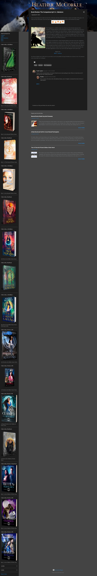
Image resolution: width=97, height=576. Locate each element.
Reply (37, 84)
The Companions (47, 65)
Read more (81, 127)
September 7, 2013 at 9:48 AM (49, 70)
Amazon (60, 53)
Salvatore (40, 65)
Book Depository (4, 38)
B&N (55, 53)
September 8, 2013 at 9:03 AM (49, 76)
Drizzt (35, 65)
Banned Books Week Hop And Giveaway (42, 116)
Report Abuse (4, 574)
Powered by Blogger (58, 570)
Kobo (2, 40)
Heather (42, 76)
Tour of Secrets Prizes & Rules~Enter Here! (43, 147)
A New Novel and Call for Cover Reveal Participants (45, 132)
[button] (84, 12)
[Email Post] (34, 62)
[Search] (86, 4)
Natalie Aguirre (39, 71)
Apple (2, 36)
